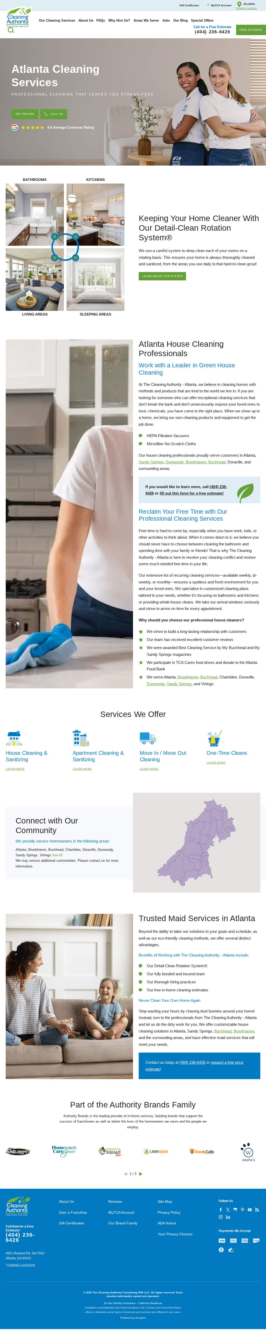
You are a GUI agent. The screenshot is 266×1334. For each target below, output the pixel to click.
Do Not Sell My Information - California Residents (133, 1303)
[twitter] (228, 1210)
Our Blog (180, 20)
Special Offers (202, 20)
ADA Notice (167, 1223)
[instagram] (221, 1217)
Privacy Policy (169, 1212)
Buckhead (216, 462)
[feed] (257, 1210)
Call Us (57, 113)
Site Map (165, 1201)
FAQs (100, 20)
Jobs (166, 20)
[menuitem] (57, 20)
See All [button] (57, 855)
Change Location (246, 8)
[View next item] (140, 1174)
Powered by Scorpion (133, 1317)
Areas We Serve (146, 20)
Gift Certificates (71, 1223)
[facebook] (221, 1210)
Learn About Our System (162, 276)
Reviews (115, 1201)
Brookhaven (196, 462)
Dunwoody (175, 462)
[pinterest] (242, 1210)
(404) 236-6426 (192, 1062)
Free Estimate (251, 29)
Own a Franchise (73, 1212)
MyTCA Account (121, 1212)
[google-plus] (235, 1210)
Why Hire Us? (119, 20)
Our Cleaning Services (57, 20)
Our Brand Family (122, 1223)
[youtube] (250, 1210)
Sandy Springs (151, 462)
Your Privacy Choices (175, 1234)
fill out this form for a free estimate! (192, 493)
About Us (85, 20)
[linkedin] (228, 1217)
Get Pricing (25, 113)
